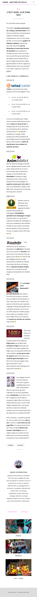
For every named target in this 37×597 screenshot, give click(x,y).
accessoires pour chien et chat (17, 179)
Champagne (10, 213)
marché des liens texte (20, 89)
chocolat (26, 262)
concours (20, 445)
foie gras (24, 346)
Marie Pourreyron (18, 472)
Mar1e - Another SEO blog (15, 2)
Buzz (18, 9)
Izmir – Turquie (18, 578)
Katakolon (18, 555)
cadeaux (10, 445)
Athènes (18, 536)
